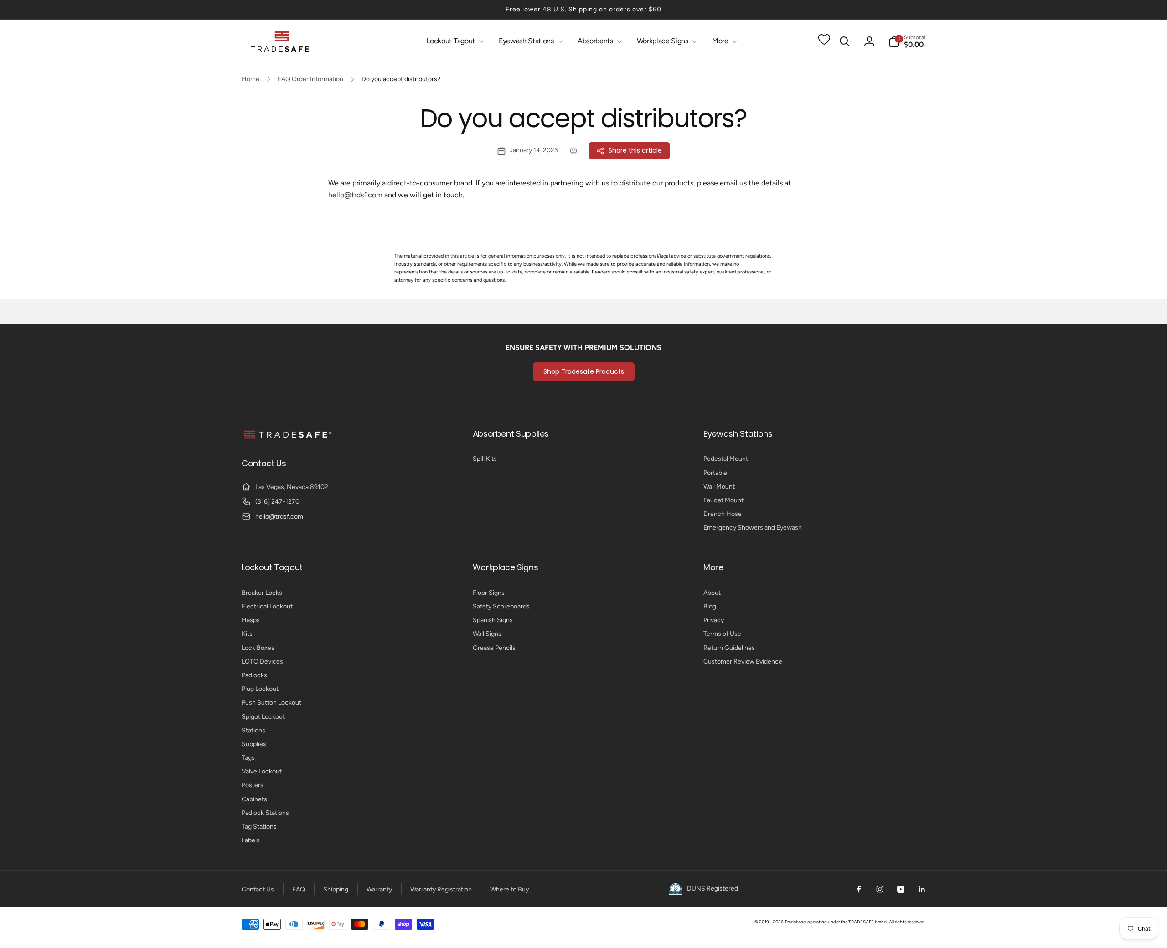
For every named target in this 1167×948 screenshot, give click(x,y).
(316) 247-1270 (277, 501)
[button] (453, 41)
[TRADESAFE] (287, 438)
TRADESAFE (861, 922)
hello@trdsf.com (355, 195)
